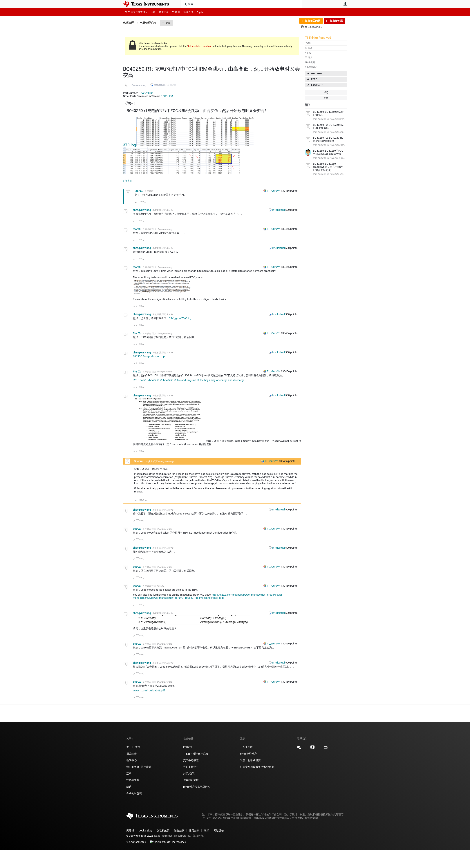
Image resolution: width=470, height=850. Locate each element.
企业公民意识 (134, 793)
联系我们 (188, 747)
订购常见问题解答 (250, 766)
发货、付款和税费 (250, 760)
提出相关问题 (312, 20)
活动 (128, 773)
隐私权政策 (163, 830)
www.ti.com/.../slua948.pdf (149, 690)
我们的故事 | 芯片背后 (138, 766)
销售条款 (179, 830)
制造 (128, 786)
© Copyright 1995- (139, 835)
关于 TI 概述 (133, 747)
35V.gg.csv (175, 318)
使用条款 (194, 830)
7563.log (186, 318)
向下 (145, 202)
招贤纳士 (131, 753)
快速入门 (188, 12)
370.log (129, 145)
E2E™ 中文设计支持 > (136, 12)
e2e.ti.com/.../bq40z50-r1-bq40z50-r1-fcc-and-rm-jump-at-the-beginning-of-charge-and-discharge (188, 380)
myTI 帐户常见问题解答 (196, 786)
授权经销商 (267, 766)
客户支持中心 (191, 766)
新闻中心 (131, 760)
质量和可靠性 (191, 780)
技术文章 (164, 12)
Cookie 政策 (145, 830)
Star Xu (139, 190)
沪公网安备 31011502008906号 (171, 842)
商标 (206, 830)
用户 (345, 4)
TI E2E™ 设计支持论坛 (195, 753)
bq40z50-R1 (317, 85)
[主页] (148, 4)
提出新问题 (336, 20)
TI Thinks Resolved (318, 37)
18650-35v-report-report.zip (149, 356)
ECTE (314, 79)
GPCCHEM (316, 73)
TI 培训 (176, 12)
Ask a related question (199, 46)
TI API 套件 (246, 747)
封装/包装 (189, 773)
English (200, 12)
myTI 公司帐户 (248, 753)
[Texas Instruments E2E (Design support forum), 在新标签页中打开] (312, 748)
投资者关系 (132, 780)
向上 (136, 202)
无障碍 (130, 830)
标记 (325, 92)
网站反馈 (219, 830)
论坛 (153, 12)
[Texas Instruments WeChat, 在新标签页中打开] (299, 748)
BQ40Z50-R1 (146, 93)
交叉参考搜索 (191, 760)
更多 (168, 22)
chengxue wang (138, 85)
